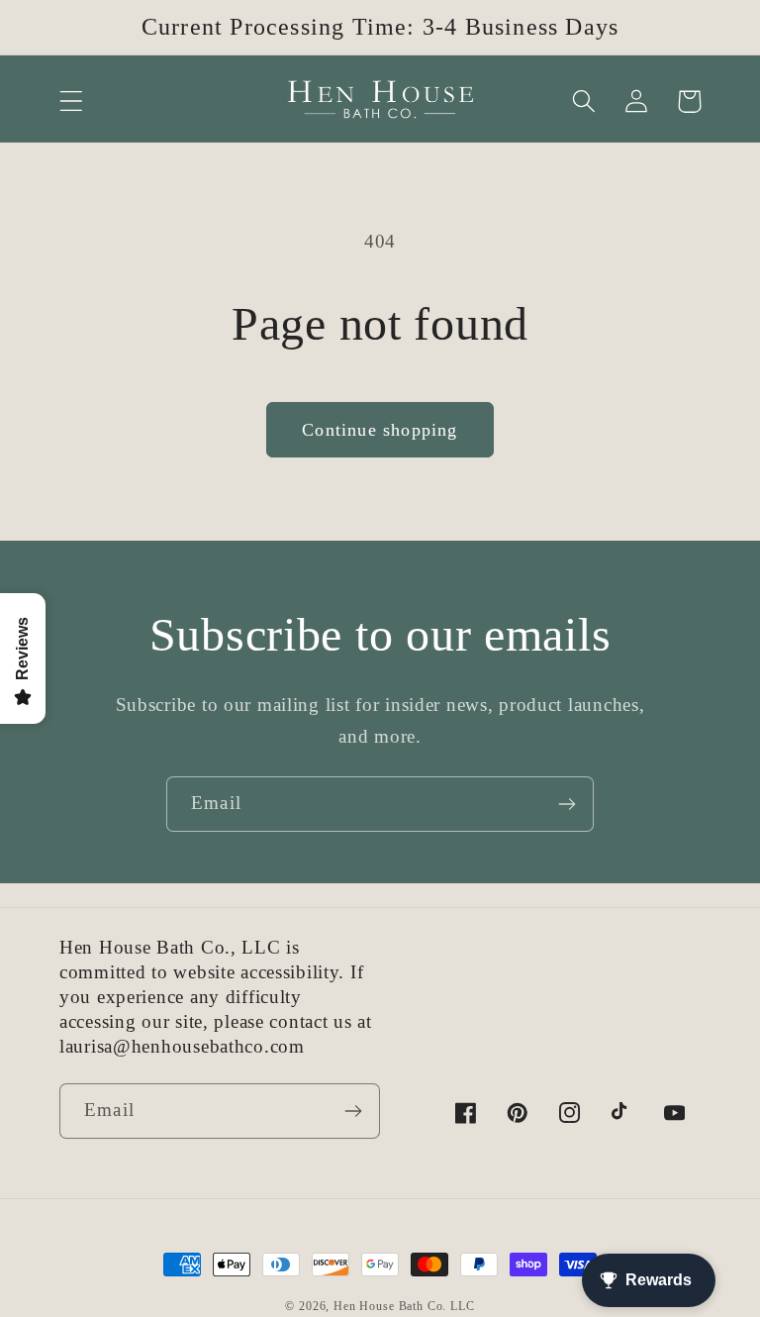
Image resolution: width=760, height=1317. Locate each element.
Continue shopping (379, 430)
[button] (72, 101)
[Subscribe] (566, 804)
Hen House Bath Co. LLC (403, 1306)
